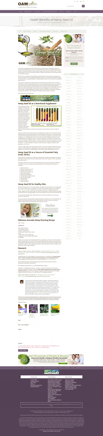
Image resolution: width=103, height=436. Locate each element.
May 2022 (69, 102)
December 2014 (69, 205)
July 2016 (68, 185)
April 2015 (69, 199)
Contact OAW (34, 380)
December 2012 (69, 238)
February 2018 (79, 163)
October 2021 (79, 108)
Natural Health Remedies (45, 31)
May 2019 (79, 144)
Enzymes (50, 388)
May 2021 (69, 116)
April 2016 (69, 188)
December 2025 (69, 80)
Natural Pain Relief (52, 392)
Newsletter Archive (69, 381)
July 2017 (68, 172)
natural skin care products (24, 189)
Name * (19, 320)
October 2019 (68, 138)
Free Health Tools (69, 389)
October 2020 (68, 124)
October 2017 (79, 166)
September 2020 (79, 124)
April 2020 (69, 130)
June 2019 (69, 144)
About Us (61, 11)
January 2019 (68, 149)
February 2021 (79, 119)
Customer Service (35, 381)
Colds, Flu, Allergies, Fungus (54, 386)
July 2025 (68, 85)
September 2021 (69, 110)
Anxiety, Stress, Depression (54, 390)
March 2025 (79, 88)
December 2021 (79, 105)
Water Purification (52, 397)
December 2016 (69, 180)
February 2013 (68, 236)
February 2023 (68, 99)
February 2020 (68, 133)
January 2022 (68, 105)
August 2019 (68, 141)
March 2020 (79, 130)
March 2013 (79, 233)
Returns (32, 384)
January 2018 (68, 166)
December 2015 (69, 191)
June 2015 (69, 197)
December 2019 (69, 135)
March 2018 (68, 163)
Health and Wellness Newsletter (49, 11)
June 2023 (79, 96)
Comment (20, 343)
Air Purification (51, 398)
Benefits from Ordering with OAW (73, 385)
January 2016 (79, 188)
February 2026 (68, 77)
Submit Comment (23, 350)
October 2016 (79, 180)
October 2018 (79, 152)
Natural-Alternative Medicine (54, 400)
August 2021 (79, 110)
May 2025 (69, 88)
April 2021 (79, 116)
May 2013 (79, 230)
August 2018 (79, 155)
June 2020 (69, 127)
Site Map (45, 431)
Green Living (55, 31)
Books (49, 401)
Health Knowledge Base (71, 388)
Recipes (35, 31)
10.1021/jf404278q (51, 259)
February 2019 (79, 147)
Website (19, 329)
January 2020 (79, 133)
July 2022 (79, 99)
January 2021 (68, 121)
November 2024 (79, 94)
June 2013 (69, 230)
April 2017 (79, 174)
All (20, 31)
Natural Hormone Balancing (54, 389)
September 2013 (79, 224)
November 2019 (79, 135)
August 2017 (79, 169)
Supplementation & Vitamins (54, 384)
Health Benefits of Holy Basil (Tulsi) (44, 314)
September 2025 (79, 83)
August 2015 (68, 194)
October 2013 (68, 224)
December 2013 (69, 222)
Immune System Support (54, 385)
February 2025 (68, 91)
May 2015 (79, 197)
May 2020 (79, 127)
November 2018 (69, 152)
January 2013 (79, 236)
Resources (68, 11)
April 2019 (69, 147)
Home (20, 11)
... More (79, 238)
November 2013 (79, 222)
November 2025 (79, 80)
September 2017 (69, 169)
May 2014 (79, 213)
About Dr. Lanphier (69, 380)
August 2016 (79, 183)
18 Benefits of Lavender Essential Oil (32, 315)
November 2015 (79, 191)
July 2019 (79, 141)
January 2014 (79, 219)
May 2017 (68, 174)
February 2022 (79, 102)
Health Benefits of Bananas (55, 314)
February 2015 (68, 202)
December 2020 (79, 121)
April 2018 (79, 160)
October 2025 (68, 83)
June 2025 (79, 85)
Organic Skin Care (52, 393)
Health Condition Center (71, 386)
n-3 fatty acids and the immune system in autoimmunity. (36, 275)
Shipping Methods (35, 386)
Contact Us (21, 14)
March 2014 (79, 216)
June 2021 (79, 113)
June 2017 (79, 172)
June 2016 (79, 185)
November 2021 (69, 108)
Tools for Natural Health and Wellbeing (54, 395)
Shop (75, 11)
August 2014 (68, 211)
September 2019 (79, 138)
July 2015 (79, 194)
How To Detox (37, 11)
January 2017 (79, 177)
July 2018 (68, 158)
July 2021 (68, 113)
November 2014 (79, 205)
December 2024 (69, 94)
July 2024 (68, 96)
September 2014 (79, 208)
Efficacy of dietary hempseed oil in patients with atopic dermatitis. (38, 251)
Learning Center (27, 11)
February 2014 (68, 219)
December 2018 (79, 149)
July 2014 (79, 211)
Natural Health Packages (54, 382)
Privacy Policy (51, 431)
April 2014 (69, 216)
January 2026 (79, 77)
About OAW (33, 382)
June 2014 (69, 213)
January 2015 (79, 202)
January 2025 (79, 91)
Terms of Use (57, 431)
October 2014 (68, 208)
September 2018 (69, 155)
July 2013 (79, 227)
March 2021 (68, 119)
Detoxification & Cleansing (54, 381)
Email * (23, 324)
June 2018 (79, 158)
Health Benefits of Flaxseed (22, 314)
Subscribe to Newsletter (70, 382)
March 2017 (68, 177)
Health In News (64, 31)
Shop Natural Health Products (55, 380)
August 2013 (68, 227)
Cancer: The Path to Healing (41, 292)
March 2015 (79, 199)
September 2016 (69, 183)
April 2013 (69, 233)
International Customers (36, 385)
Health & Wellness (27, 31)
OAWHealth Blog (69, 384)
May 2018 (69, 160)
